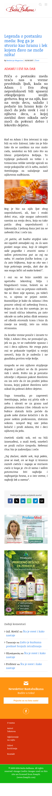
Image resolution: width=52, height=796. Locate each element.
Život (37, 60)
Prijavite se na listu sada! (26, 700)
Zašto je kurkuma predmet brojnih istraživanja (23, 644)
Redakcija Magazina (15, 60)
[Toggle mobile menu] (46, 4)
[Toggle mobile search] (40, 4)
